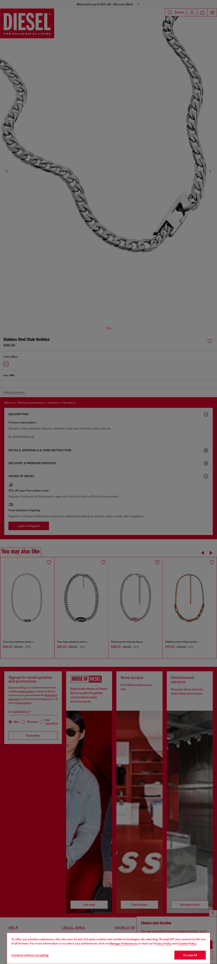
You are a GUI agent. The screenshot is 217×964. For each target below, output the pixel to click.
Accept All (190, 955)
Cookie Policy (187, 943)
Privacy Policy (162, 943)
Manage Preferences (123, 943)
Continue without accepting (30, 955)
